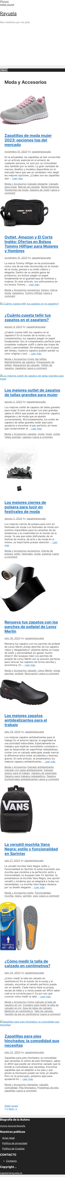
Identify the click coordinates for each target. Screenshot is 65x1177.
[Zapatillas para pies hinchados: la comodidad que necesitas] (32, 1024)
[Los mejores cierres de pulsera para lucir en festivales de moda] (19, 490)
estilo (17, 553)
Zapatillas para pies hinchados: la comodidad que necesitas (32, 1041)
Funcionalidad (43, 892)
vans (35, 895)
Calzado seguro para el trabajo (29, 772)
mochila (9, 895)
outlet (56, 434)
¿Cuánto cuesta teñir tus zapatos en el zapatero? (28, 317)
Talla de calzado (43, 1011)
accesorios (33, 290)
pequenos (18, 293)
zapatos (27, 437)
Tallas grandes (13, 437)
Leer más (17, 178)
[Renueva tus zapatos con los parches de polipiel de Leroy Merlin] (23, 610)
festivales (27, 553)
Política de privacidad (14, 1143)
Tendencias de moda (16, 189)
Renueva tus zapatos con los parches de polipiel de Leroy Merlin (31, 627)
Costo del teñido (37, 359)
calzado (31, 434)
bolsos (45, 290)
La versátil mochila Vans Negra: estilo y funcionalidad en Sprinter (31, 849)
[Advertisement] (32, 59)
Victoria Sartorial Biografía (12, 1126)
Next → (13, 1108)
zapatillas (10, 1090)
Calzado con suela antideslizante (23, 770)
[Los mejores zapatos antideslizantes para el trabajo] (24, 704)
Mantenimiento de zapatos (20, 362)
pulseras (46, 553)
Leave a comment (37, 368)
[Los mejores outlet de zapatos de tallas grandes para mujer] (32, 378)
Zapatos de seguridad (43, 773)
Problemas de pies (47, 1087)
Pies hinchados (27, 1087)
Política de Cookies (13, 1148)
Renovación (31, 673)
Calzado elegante (37, 183)
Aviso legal (8, 1137)
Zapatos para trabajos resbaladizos (25, 776)
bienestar (32, 1084)
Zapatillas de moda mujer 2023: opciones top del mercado (28, 140)
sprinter (27, 895)
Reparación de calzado (26, 365)
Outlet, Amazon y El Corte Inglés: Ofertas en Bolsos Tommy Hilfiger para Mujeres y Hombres (31, 244)
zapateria (20, 368)
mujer (49, 434)
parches (9, 673)
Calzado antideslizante (40, 767)
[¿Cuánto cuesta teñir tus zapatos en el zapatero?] (29, 303)
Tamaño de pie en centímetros (22, 1014)
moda (8, 293)
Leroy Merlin (45, 670)
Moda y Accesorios (16, 183)
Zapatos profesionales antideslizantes (30, 778)
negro (18, 895)
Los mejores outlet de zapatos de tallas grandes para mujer (32, 392)
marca (53, 290)
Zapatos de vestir (40, 189)
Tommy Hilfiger (33, 293)
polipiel (19, 673)
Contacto (11, 1160)
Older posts (11, 1105)
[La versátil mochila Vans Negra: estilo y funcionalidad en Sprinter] (16, 833)
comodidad (11, 1087)
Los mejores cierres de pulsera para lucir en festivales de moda (25, 507)
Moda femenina (50, 186)
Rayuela (8, 13)
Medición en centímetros (19, 1011)
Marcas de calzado (29, 186)
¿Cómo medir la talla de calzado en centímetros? (27, 963)
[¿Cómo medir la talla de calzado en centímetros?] (19, 949)
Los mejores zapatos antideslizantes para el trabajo (26, 720)
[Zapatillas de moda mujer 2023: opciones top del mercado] (24, 123)
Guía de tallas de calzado (37, 1008)
